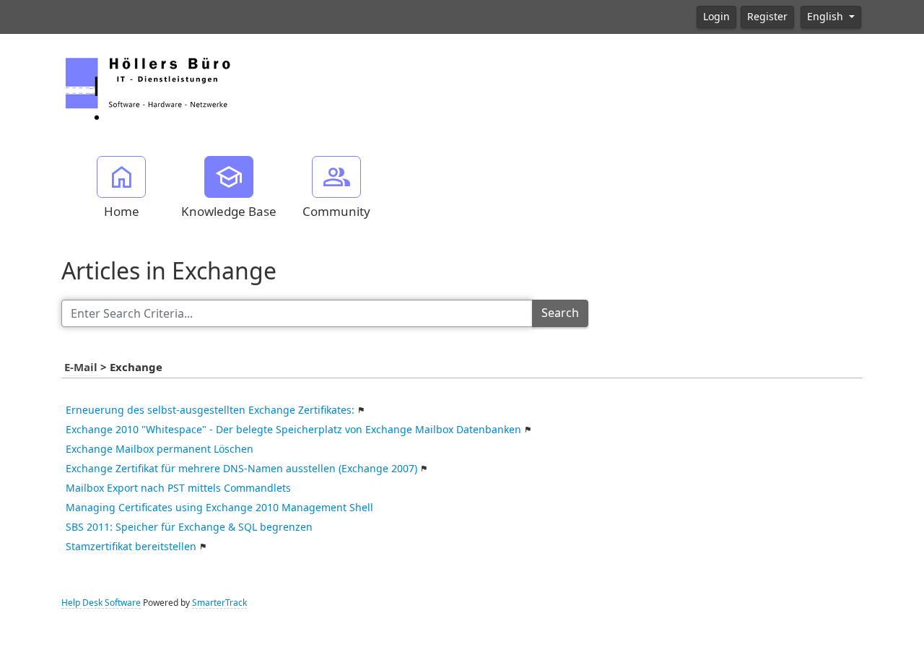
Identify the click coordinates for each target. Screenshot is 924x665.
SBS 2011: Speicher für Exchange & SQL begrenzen (189, 527)
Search (560, 313)
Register (767, 16)
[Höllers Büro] (146, 86)
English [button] (826, 16)
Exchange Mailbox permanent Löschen (159, 449)
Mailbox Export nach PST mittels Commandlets (178, 488)
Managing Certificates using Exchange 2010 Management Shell (219, 507)
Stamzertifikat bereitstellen (131, 546)
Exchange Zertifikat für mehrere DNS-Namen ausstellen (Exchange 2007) (241, 468)
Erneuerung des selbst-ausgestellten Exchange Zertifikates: (210, 410)
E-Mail (82, 367)
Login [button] (716, 16)
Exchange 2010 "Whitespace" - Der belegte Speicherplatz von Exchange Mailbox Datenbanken (293, 429)
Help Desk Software (101, 603)
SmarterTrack (219, 603)
